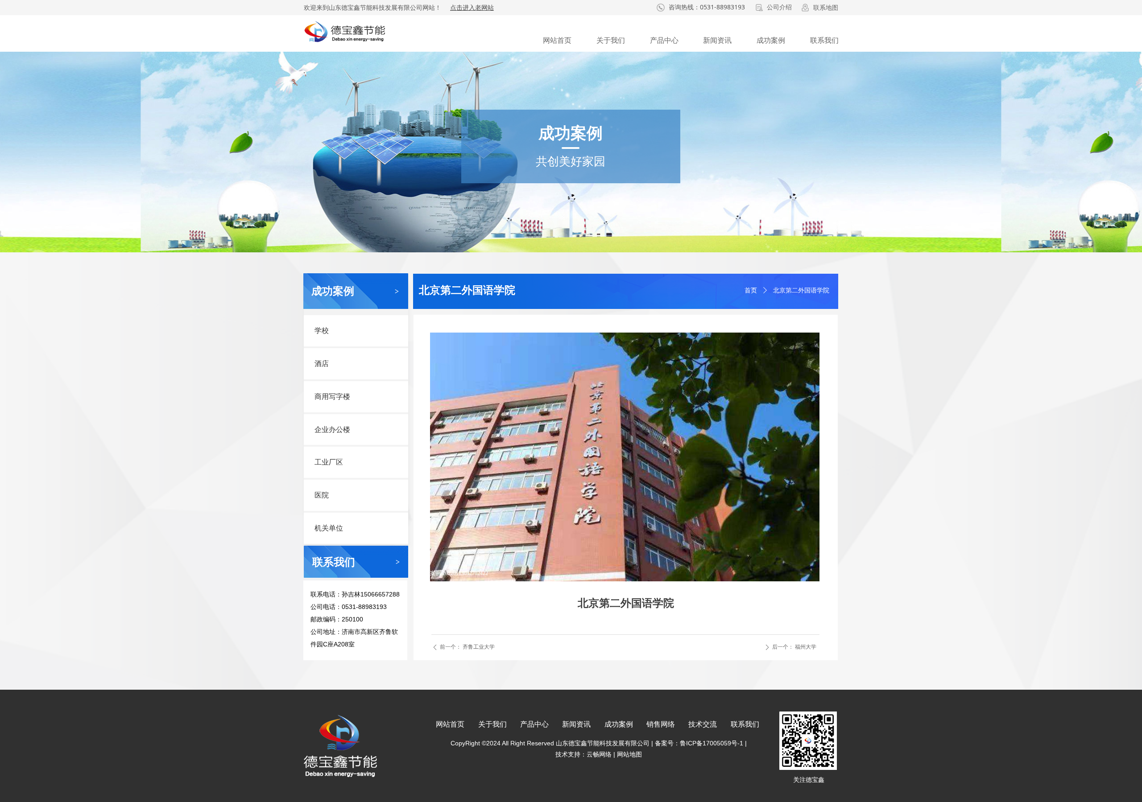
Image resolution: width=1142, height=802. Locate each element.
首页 (751, 290)
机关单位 (328, 528)
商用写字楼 (332, 396)
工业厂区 (328, 462)
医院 (321, 495)
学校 (321, 330)
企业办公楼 (332, 429)
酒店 (321, 363)
